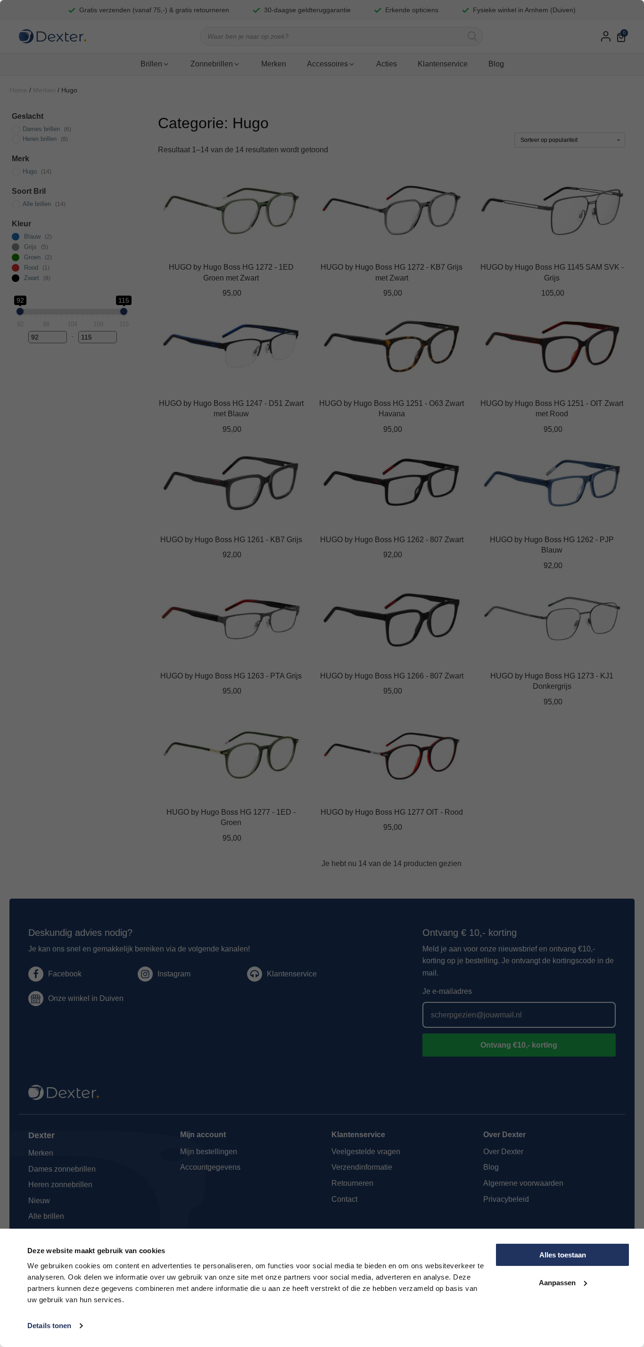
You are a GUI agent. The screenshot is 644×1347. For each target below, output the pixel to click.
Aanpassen (557, 1283)
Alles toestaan (562, 1255)
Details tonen (49, 1326)
